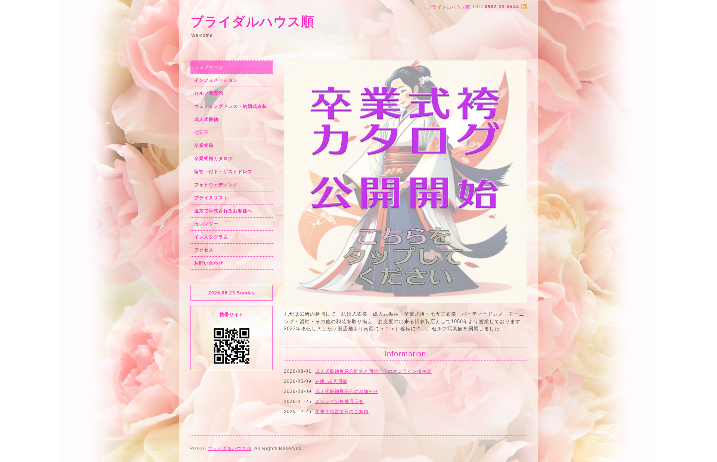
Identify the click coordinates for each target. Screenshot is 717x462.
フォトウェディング (216, 184)
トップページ (208, 67)
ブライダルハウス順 (252, 21)
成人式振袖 (206, 119)
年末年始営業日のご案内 (342, 260)
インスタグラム (211, 237)
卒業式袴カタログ (213, 158)
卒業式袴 (204, 145)
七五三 (201, 132)
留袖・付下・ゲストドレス (223, 171)
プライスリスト (211, 197)
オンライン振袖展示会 (339, 250)
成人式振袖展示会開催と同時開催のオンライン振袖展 (373, 219)
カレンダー (206, 224)
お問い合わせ (208, 263)
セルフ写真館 (208, 93)
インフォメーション (216, 80)
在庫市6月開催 (331, 229)
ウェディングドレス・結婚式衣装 (230, 106)
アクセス (204, 250)
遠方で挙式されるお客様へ (223, 210)
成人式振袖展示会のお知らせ (346, 240)
